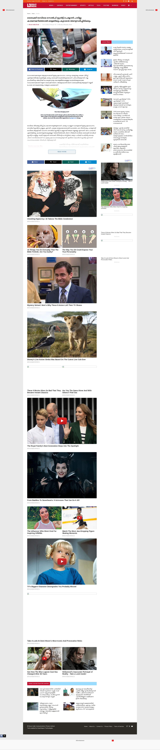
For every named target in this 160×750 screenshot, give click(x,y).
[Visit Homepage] (31, 5)
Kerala (37, 13)
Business (115, 5)
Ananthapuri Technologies (45, 728)
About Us (44, 1)
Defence (60, 5)
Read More (62, 152)
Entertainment (71, 5)
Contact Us (51, 1)
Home (28, 13)
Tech (98, 5)
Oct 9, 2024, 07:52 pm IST (49, 24)
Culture (106, 5)
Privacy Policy (108, 726)
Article (91, 5)
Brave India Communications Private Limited (42, 726)
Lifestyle (65, 24)
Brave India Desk (34, 24)
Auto (70, 24)
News (51, 5)
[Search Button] (132, 1)
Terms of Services (119, 726)
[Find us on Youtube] (132, 726)
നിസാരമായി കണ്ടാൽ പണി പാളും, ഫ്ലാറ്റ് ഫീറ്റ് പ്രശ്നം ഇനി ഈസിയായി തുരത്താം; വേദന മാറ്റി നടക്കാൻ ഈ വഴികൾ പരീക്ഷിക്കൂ (122, 78)
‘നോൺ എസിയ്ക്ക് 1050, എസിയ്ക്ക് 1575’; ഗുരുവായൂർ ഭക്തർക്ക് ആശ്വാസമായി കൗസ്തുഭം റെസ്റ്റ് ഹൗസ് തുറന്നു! (42, 153)
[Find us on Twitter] (129, 726)
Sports (82, 5)
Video (123, 5)
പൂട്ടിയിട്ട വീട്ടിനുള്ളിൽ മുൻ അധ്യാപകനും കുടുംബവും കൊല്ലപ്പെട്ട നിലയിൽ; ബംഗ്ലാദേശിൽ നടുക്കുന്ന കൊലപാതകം (122, 90)
